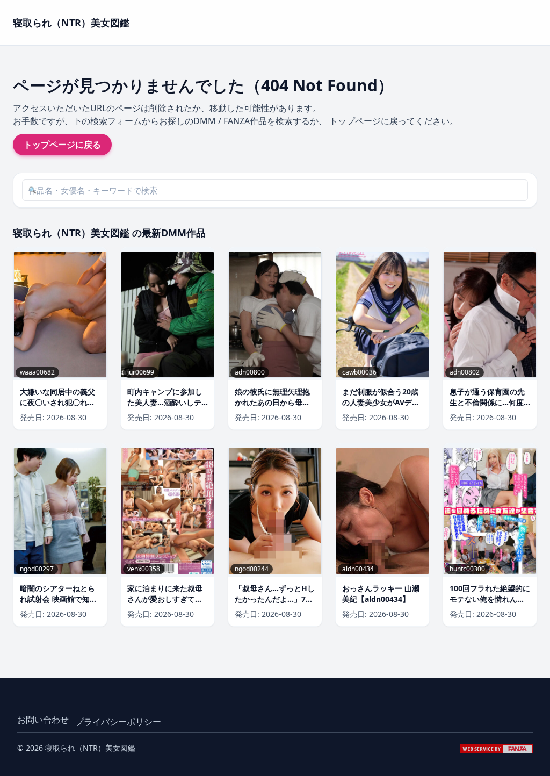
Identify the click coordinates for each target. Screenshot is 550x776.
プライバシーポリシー (118, 722)
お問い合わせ (43, 719)
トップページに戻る (62, 144)
